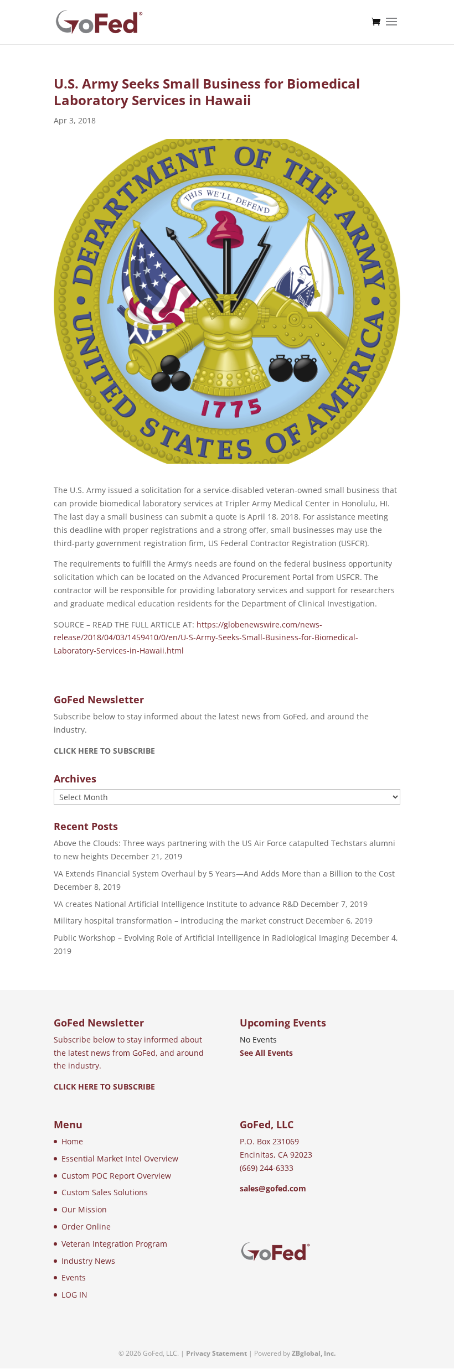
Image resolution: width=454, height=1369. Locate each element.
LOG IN (74, 1294)
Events (73, 1277)
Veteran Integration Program (114, 1243)
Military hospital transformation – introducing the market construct (178, 920)
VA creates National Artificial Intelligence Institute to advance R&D (176, 904)
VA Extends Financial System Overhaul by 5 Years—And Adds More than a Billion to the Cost (224, 873)
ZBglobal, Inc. (314, 1353)
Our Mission (84, 1209)
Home (72, 1141)
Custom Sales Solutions (104, 1192)
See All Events (266, 1053)
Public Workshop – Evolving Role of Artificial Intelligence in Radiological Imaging (201, 937)
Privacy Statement (216, 1353)
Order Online (86, 1226)
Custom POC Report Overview (116, 1175)
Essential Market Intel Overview (119, 1158)
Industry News (88, 1261)
